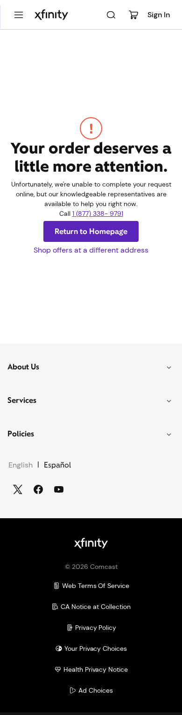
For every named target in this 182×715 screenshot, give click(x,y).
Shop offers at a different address (91, 250)
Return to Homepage (91, 231)
